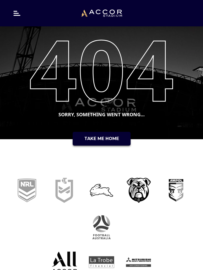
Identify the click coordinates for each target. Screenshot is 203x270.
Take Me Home (101, 138)
